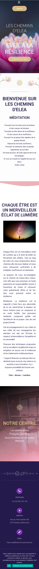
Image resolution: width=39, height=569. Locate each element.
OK (9, 566)
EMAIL (19, 538)
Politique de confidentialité (22, 566)
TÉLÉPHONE (19, 497)
